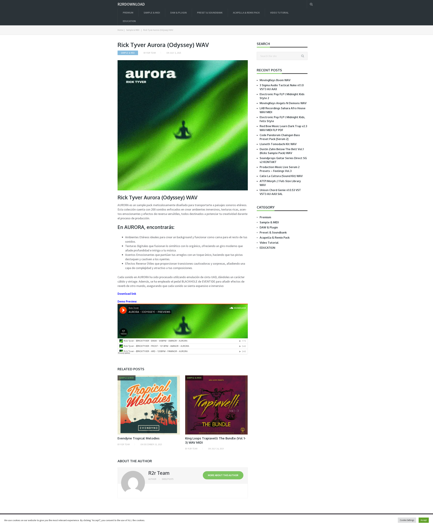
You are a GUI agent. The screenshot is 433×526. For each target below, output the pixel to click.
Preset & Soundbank (210, 12)
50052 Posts (167, 479)
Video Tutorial (279, 12)
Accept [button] (424, 520)
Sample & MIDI (152, 12)
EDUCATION (129, 21)
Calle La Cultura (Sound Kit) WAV (281, 176)
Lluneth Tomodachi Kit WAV (278, 144)
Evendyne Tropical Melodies (138, 438)
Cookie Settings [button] (407, 520)
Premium (128, 12)
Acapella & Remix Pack (246, 12)
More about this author (223, 475)
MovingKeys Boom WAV (275, 80)
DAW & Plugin (178, 12)
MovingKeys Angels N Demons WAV (283, 103)
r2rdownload (131, 4)
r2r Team (151, 52)
